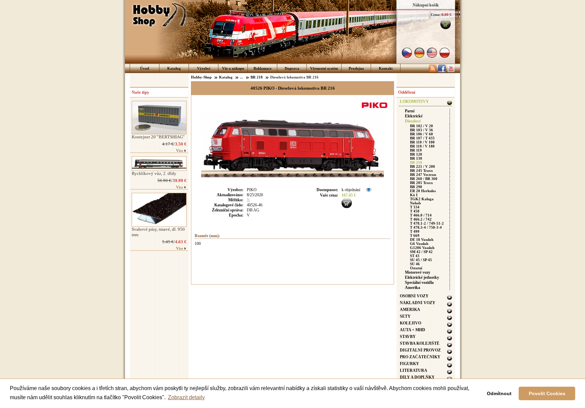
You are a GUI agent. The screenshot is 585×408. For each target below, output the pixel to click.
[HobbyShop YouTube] (451, 71)
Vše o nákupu (233, 68)
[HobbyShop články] (433, 71)
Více (179, 151)
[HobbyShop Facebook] (442, 71)
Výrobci (203, 68)
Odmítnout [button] (499, 393)
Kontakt (386, 68)
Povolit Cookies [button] (547, 393)
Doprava (292, 68)
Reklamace (263, 68)
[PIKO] (375, 108)
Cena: (435, 15)
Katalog (174, 68)
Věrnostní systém (324, 68)
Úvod (144, 68)
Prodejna (356, 68)
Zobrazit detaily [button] (186, 397)
